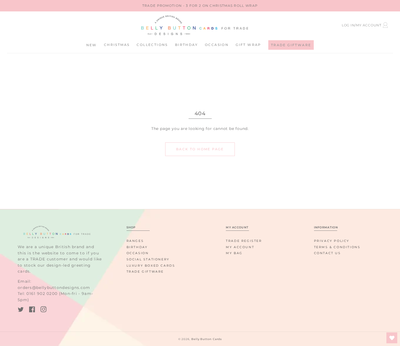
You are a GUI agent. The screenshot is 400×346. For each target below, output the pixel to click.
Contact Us (327, 253)
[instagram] (44, 310)
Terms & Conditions (337, 247)
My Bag (234, 253)
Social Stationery (148, 259)
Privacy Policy (331, 241)
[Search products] (56, 24)
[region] (200, 5)
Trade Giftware (145, 271)
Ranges (135, 241)
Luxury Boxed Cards (151, 265)
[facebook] (32, 310)
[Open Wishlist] (391, 337)
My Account (240, 247)
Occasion (138, 253)
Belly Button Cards (206, 339)
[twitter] (21, 310)
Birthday (137, 247)
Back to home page (200, 149)
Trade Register (244, 241)
